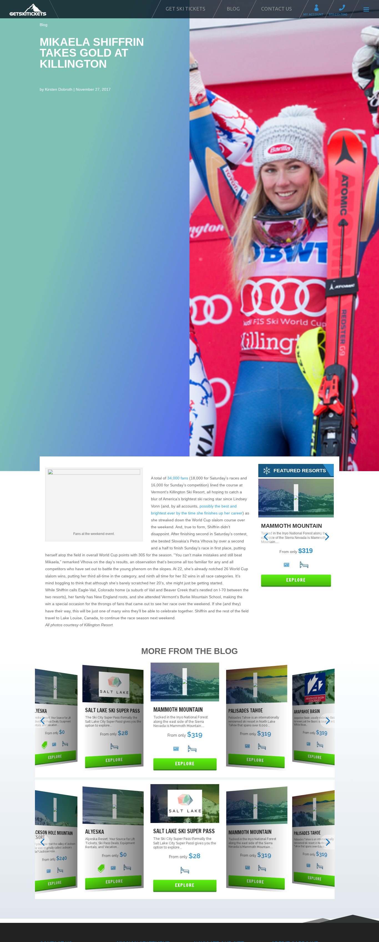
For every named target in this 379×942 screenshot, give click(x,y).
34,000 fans (177, 478)
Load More (189, 910)
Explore (296, 580)
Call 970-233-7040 (344, 8)
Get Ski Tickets (185, 8)
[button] (265, 536)
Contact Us (276, 8)
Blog (233, 8)
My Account (318, 8)
